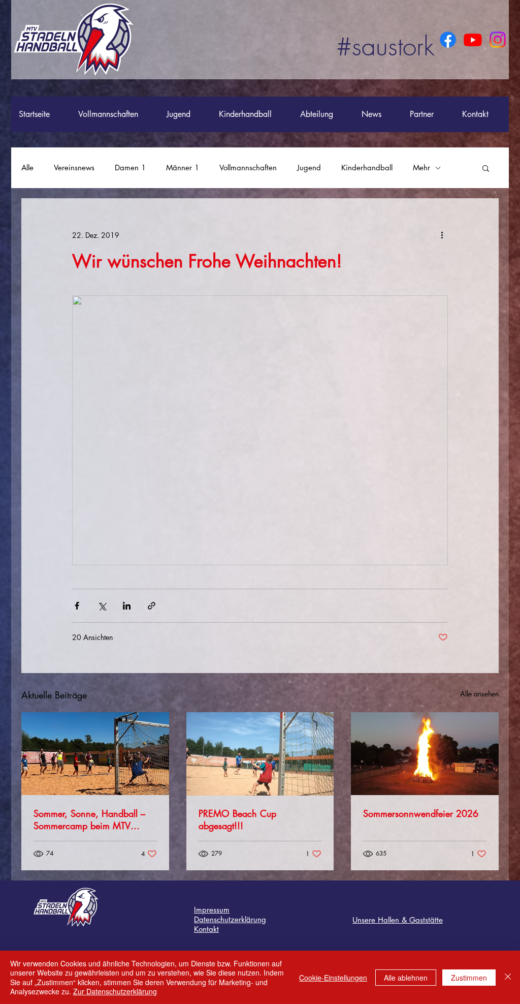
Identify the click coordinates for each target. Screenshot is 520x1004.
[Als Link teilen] (151, 606)
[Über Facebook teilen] (77, 606)
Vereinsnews (74, 167)
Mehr (421, 167)
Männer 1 (182, 167)
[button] (486, 168)
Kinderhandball (367, 167)
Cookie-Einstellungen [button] (333, 977)
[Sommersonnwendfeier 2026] (425, 753)
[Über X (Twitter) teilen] (102, 606)
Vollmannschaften (248, 167)
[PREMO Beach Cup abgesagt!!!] (260, 754)
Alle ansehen (479, 693)
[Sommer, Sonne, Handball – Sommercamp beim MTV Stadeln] (95, 753)
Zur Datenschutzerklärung (115, 991)
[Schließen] (508, 977)
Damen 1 (130, 167)
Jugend (309, 167)
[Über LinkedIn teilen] (127, 606)
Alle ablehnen (406, 977)
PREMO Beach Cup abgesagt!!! (237, 819)
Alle (27, 167)
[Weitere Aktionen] (442, 235)
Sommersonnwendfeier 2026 (420, 813)
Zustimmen (469, 977)
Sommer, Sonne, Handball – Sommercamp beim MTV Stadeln (89, 819)
